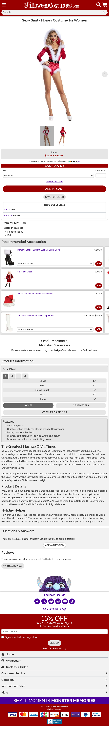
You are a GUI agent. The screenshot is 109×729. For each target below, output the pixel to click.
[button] (105, 4)
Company (7, 679)
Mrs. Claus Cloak (24, 272)
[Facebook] (37, 601)
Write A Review (12, 565)
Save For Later (54, 197)
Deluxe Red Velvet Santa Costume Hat (35, 294)
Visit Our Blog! (56, 609)
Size (5, 170)
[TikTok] (72, 601)
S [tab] (5, 376)
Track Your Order (17, 667)
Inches (28, 405)
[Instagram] (58, 601)
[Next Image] (105, 74)
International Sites (13, 686)
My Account (13, 660)
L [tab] (18, 376)
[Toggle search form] (99, 5)
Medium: (8, 215)
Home (10, 654)
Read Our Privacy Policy (54, 648)
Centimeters (81, 405)
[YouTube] (65, 601)
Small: (7, 209)
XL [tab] (25, 376)
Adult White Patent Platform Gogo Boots (35, 315)
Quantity (100, 170)
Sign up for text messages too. (21, 637)
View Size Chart (54, 181)
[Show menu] (4, 4)
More (4, 692)
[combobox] (51, 12)
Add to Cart (54, 189)
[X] (44, 601)
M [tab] (12, 376)
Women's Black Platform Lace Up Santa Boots (38, 250)
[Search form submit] (105, 12)
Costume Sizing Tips (54, 412)
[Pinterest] (51, 601)
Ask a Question (54, 545)
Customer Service (13, 673)
